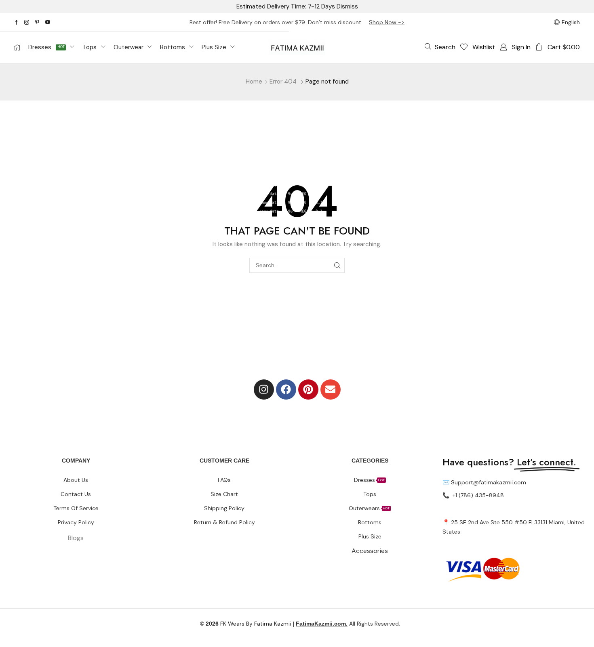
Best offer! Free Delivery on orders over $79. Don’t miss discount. (279, 22)
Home (254, 81)
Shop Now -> (386, 22)
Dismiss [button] (347, 6)
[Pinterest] (37, 22)
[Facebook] (16, 22)
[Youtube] (47, 22)
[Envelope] (330, 389)
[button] (440, 46)
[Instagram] (26, 22)
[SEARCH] (337, 265)
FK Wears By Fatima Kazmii (245, 623)
